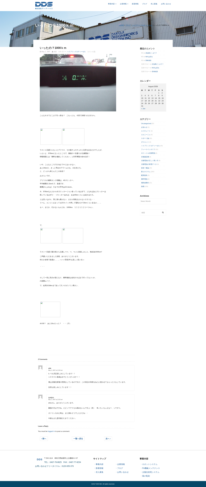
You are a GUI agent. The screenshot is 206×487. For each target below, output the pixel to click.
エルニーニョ (145, 135)
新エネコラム (145, 172)
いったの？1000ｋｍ (53, 47)
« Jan (143, 108)
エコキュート (145, 131)
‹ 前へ (43, 439)
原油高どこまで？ (151, 53)
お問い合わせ (166, 4)
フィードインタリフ (148, 149)
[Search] (163, 212)
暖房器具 (144, 175)
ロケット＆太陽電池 (148, 153)
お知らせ (144, 127)
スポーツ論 (145, 138)
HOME (121, 25)
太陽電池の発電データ (149, 164)
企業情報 (123, 4)
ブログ (144, 4)
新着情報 (135, 4)
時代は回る (149, 57)
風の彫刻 (146, 476)
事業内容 (111, 4)
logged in (51, 431)
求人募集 (154, 4)
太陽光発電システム (150, 472)
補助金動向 (145, 183)
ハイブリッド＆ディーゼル (142, 25)
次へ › (108, 439)
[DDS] (44, 5)
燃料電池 (144, 179)
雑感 (142, 186)
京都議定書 (145, 157)
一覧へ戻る (78, 439)
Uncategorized (146, 123)
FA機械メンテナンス (151, 468)
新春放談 (148, 60)
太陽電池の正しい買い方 (149, 160)
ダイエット (145, 142)
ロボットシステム (149, 464)
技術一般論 (145, 168)
